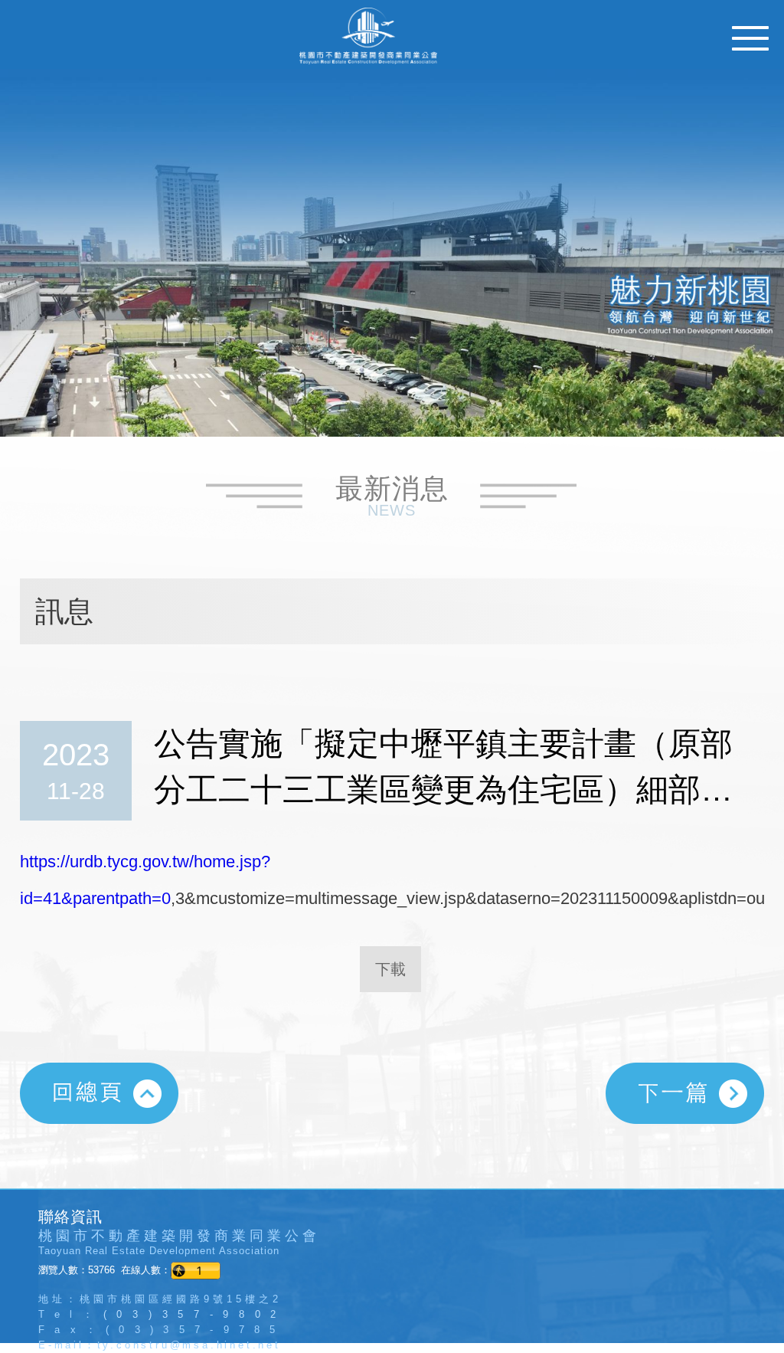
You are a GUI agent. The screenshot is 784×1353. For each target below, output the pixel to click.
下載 (390, 969)
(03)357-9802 (194, 1314)
